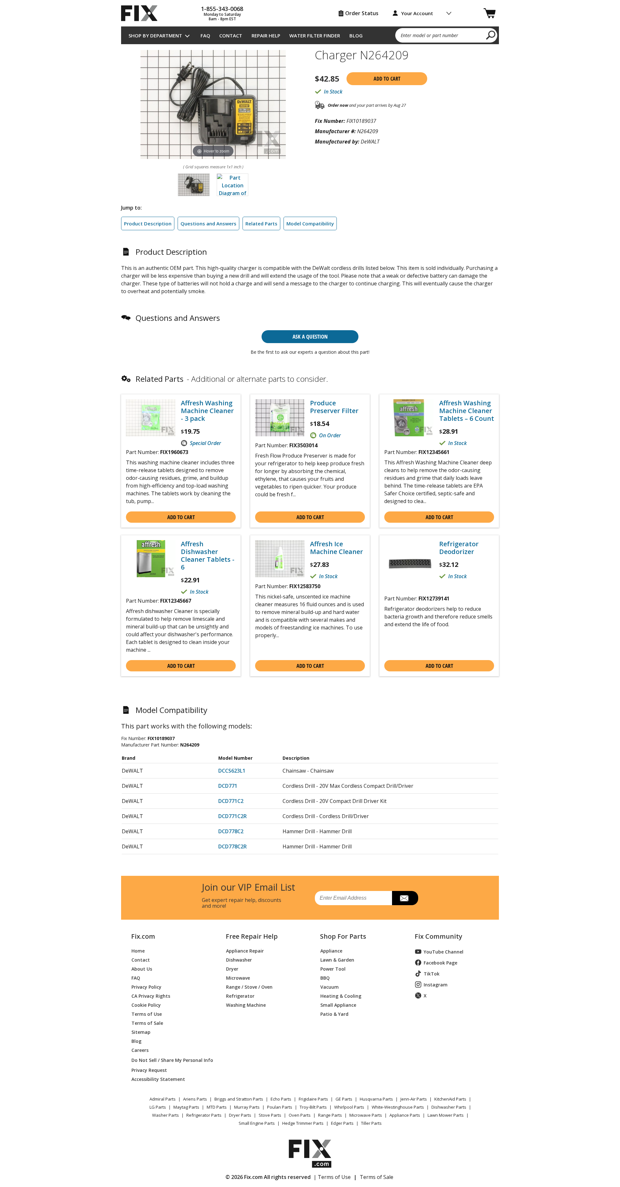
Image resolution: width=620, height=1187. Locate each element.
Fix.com (143, 936)
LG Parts (158, 1107)
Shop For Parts (343, 936)
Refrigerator (240, 996)
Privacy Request (149, 1070)
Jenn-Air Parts (413, 1099)
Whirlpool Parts (349, 1107)
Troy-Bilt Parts (313, 1107)
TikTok (431, 974)
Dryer (232, 968)
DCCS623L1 (231, 770)
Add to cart (387, 78)
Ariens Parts (195, 1099)
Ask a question (310, 336)
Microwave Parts (365, 1115)
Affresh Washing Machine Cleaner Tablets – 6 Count (466, 410)
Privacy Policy (146, 987)
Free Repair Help (252, 936)
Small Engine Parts (257, 1123)
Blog (356, 35)
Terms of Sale (147, 1023)
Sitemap (140, 1032)
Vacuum (329, 987)
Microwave (238, 977)
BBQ (325, 977)
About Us (141, 968)
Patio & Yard (334, 1014)
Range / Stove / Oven (249, 987)
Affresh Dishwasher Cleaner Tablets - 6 (207, 555)
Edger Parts (342, 1123)
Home (138, 950)
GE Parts (344, 1099)
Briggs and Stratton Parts (238, 1099)
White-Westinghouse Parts (398, 1107)
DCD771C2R (232, 816)
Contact (230, 35)
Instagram (436, 985)
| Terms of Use (332, 1177)
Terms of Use (146, 1014)
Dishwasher (239, 959)
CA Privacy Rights (150, 996)
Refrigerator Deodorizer (459, 548)
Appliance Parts (404, 1115)
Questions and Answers (208, 223)
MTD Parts (217, 1107)
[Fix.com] (142, 13)
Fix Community (438, 936)
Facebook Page (440, 963)
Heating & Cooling (340, 996)
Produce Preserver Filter (334, 407)
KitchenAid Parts (450, 1099)
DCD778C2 (230, 831)
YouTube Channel (443, 952)
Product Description (147, 223)
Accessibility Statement (158, 1079)
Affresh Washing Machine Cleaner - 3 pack (207, 410)
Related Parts (261, 223)
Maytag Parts (186, 1107)
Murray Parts (247, 1107)
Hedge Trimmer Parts (303, 1123)
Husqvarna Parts (376, 1099)
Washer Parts (165, 1115)
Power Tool (333, 968)
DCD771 (227, 785)
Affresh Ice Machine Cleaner (336, 548)
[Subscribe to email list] (405, 898)
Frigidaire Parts (313, 1099)
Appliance (331, 950)
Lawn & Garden (337, 959)
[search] (491, 35)
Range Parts (330, 1115)
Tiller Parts (371, 1123)
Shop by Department (155, 35)
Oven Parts (300, 1115)
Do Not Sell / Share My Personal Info (169, 1060)
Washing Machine (246, 1005)
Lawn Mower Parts (446, 1115)
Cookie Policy (146, 1005)
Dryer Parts (240, 1115)
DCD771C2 (230, 801)
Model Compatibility (310, 223)
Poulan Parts (279, 1107)
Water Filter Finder (314, 35)
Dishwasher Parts (448, 1107)
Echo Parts (281, 1099)
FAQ (205, 35)
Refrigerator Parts (204, 1115)
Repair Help (266, 35)
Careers (140, 1050)
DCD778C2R (232, 846)
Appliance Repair (245, 950)
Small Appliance (338, 1005)
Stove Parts (270, 1115)
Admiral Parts (163, 1099)
